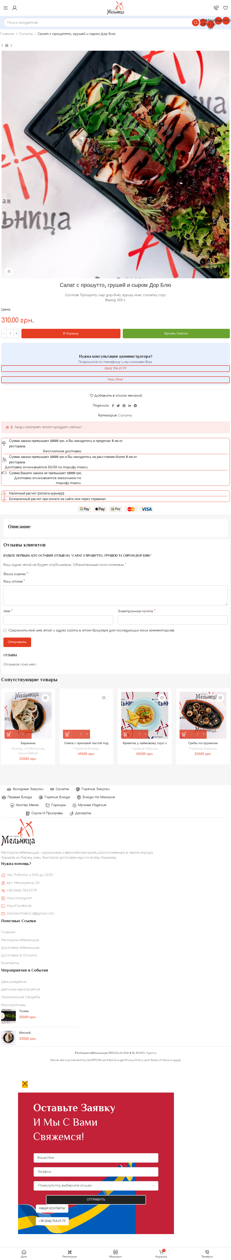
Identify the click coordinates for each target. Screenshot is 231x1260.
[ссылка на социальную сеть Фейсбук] (113, 406)
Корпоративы (13, 1005)
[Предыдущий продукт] (2, 45)
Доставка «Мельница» (20, 947)
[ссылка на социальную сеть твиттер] (118, 406)
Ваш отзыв (14, 581)
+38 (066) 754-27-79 (22, 890)
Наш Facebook (19, 906)
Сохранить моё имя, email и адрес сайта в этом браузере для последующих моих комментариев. (91, 630)
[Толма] (8, 1016)
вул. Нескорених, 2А (23, 883)
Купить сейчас (176, 333)
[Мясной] (8, 1038)
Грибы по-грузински (203, 743)
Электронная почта (136, 611)
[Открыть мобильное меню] (5, 7)
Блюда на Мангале (28, 748)
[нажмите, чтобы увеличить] (9, 271)
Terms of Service (161, 1060)
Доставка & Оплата (19, 955)
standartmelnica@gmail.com (30, 913)
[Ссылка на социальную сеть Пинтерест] (124, 406)
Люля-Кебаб (28, 753)
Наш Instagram (19, 898)
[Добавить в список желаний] (45, 698)
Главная (7, 34)
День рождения (13, 981)
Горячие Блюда (86, 748)
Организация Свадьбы (20, 997)
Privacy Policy (134, 1060)
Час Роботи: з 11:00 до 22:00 (30, 875)
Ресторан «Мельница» (20, 940)
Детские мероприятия (20, 989)
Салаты (26, 34)
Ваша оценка (15, 574)
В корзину (71, 333)
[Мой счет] (14, 7)
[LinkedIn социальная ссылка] (129, 406)
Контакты (10, 963)
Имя (7, 611)
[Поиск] (195, 22)
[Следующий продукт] (11, 45)
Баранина (28, 743)
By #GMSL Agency (144, 1053)
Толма (24, 1011)
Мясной (25, 1033)
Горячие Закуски (144, 748)
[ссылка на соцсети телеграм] (135, 406)
